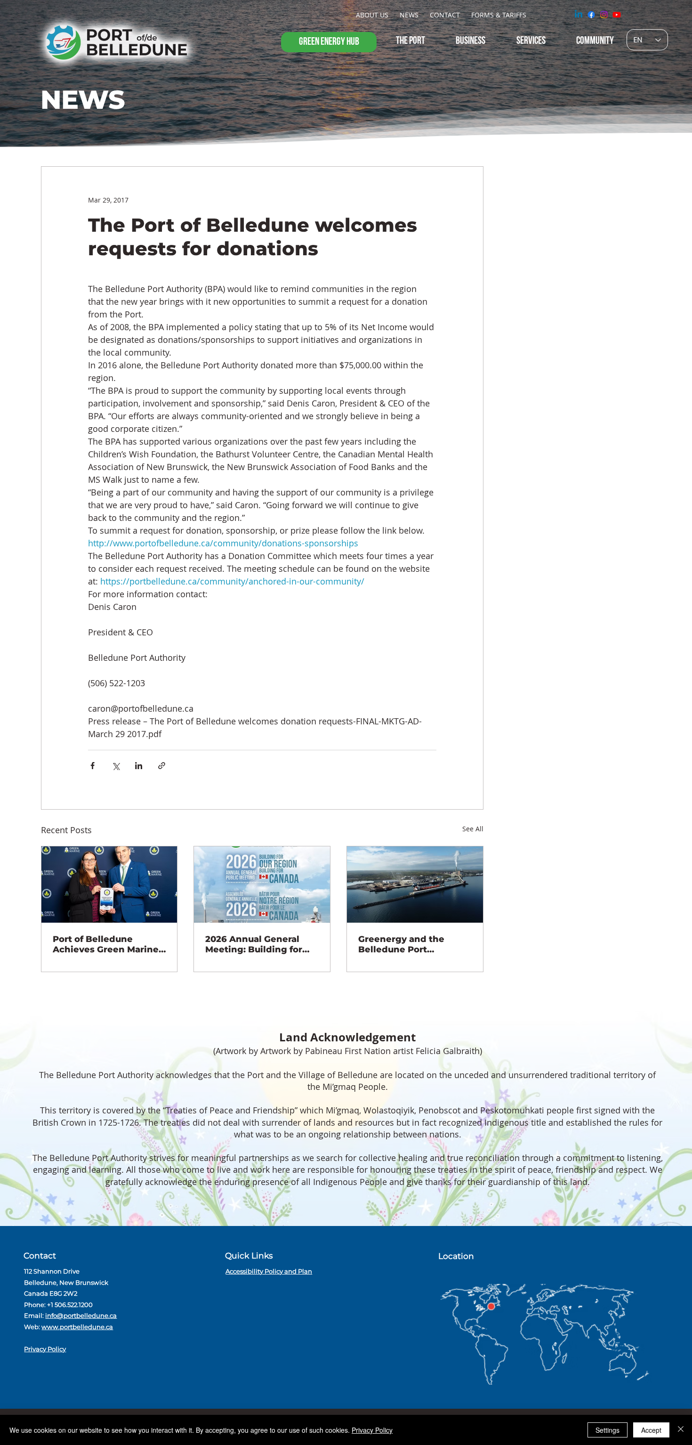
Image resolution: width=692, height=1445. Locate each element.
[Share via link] (161, 765)
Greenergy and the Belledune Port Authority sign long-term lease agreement (409, 944)
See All (472, 828)
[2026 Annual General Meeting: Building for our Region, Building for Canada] (262, 884)
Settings (607, 1430)
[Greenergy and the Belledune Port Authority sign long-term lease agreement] (415, 884)
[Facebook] (591, 14)
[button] (372, 15)
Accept (651, 1430)
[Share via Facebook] (92, 765)
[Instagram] (604, 14)
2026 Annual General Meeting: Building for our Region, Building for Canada (259, 944)
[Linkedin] (578, 14)
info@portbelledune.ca (81, 1315)
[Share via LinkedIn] (138, 765)
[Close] (680, 1429)
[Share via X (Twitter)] (115, 765)
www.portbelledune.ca (77, 1327)
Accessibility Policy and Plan (268, 1271)
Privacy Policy (45, 1349)
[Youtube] (616, 14)
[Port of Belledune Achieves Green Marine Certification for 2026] (109, 884)
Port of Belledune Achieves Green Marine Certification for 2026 (106, 944)
